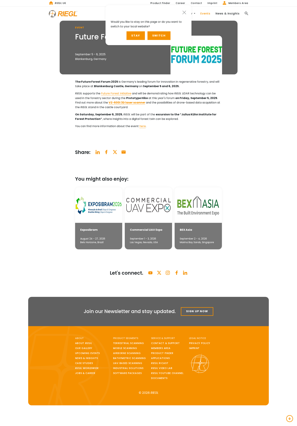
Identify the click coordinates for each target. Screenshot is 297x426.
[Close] (184, 12)
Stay (135, 36)
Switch (159, 36)
